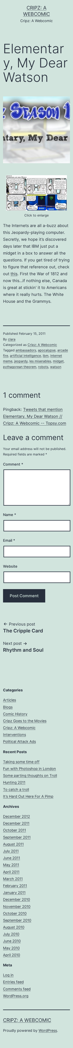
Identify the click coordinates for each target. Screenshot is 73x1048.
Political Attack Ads (19, 741)
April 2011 (11, 872)
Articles (9, 700)
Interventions (14, 734)
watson (55, 367)
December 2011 (16, 823)
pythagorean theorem (19, 367)
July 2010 (11, 934)
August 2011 (13, 844)
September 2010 (17, 920)
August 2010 (13, 927)
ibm (45, 356)
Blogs (8, 707)
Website (10, 566)
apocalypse (47, 350)
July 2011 (11, 851)
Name (9, 515)
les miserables (40, 361)
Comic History (15, 714)
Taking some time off (21, 762)
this (14, 273)
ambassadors (26, 350)
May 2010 (11, 948)
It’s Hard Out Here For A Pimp (28, 796)
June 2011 (11, 858)
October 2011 (14, 830)
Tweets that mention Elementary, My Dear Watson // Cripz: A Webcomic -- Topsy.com (34, 416)
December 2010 (16, 899)
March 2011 (13, 879)
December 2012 (16, 816)
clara (11, 339)
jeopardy (21, 361)
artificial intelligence (25, 356)
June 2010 (12, 941)
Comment (13, 464)
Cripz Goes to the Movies (24, 721)
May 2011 (11, 865)
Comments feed (17, 989)
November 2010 (16, 906)
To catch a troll (16, 789)
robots (43, 367)
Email (9, 540)
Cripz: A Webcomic (42, 345)
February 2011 (15, 886)
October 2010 (15, 913)
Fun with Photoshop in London (29, 769)
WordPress (48, 1030)
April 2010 (11, 955)
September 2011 (17, 837)
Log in (8, 975)
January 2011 (14, 892)
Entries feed (13, 982)
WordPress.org (15, 996)
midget (58, 361)
